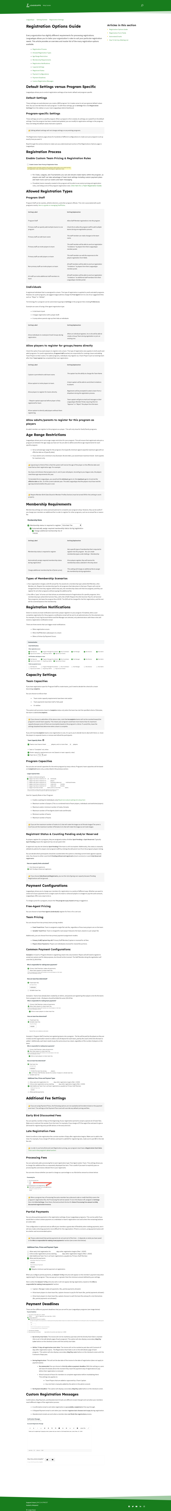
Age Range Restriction (40, 56)
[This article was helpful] (47, 1459)
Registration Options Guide (118, 29)
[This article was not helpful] (52, 1459)
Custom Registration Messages (43, 81)
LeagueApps (30, 20)
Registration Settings (56, 20)
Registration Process (40, 49)
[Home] (33, 5)
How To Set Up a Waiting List (118, 40)
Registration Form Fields (117, 33)
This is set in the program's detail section (42, 1150)
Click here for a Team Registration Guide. (86, 186)
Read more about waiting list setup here (71, 800)
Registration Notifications (41, 63)
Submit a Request (32, 1505)
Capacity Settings (38, 67)
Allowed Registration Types (42, 53)
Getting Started (42, 20)
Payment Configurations (41, 74)
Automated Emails (115, 36)
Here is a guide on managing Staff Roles (51, 205)
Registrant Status (38, 70)
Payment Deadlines (39, 78)
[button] (141, 5)
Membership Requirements (42, 60)
